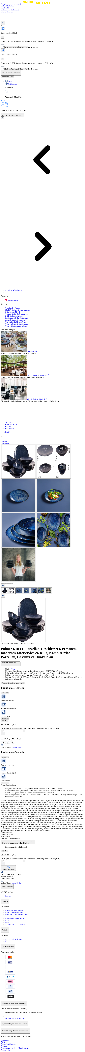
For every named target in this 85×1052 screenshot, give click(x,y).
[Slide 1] (2, 583)
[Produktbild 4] (26, 590)
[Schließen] (2, 117)
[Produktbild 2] (11, 590)
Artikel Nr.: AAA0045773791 (11, 662)
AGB (3, 1042)
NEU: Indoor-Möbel (12, 312)
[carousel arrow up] (3, 585)
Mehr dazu (5, 693)
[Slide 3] (5, 583)
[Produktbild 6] (41, 590)
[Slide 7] (12, 583)
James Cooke (16, 747)
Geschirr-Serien (32, 351)
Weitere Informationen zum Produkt (13, 683)
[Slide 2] (3, 583)
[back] (3, 23)
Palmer (13, 669)
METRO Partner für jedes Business (17, 310)
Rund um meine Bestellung (14, 912)
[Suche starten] (3, 50)
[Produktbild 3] (19, 590)
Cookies (4, 1046)
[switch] (7, 77)
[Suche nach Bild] (3, 28)
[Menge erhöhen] (24, 731)
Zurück (7, 432)
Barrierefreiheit (6, 1050)
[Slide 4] (7, 583)
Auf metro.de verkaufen (13, 939)
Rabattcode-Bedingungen (14, 910)
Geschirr (8, 426)
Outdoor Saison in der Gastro (37, 375)
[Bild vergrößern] (23, 620)
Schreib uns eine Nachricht (14, 1018)
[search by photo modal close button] (2, 37)
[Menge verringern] (2, 731)
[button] (42, 437)
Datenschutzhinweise (8, 1044)
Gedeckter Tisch (11, 424)
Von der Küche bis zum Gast (15, 322)
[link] (44, 92)
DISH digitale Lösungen (13, 316)
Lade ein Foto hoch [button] (11, 47)
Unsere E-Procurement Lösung (16, 326)
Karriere (8, 896)
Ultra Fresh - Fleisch (12, 308)
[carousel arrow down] (3, 596)
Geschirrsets (9, 428)
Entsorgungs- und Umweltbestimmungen (15, 1048)
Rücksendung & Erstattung (14, 918)
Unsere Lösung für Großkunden (16, 324)
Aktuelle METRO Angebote (15, 924)
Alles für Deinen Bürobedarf (15, 320)
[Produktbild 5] (33, 590)
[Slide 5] (9, 583)
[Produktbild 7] (48, 590)
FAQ (7, 922)
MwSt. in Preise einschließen (11, 115)
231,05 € (4, 721)
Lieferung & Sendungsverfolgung (17, 914)
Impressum (5, 1040)
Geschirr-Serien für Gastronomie (16, 314)
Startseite (8, 422)
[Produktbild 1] (4, 590)
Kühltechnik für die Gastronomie (16, 318)
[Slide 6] (11, 583)
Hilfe (7, 920)
